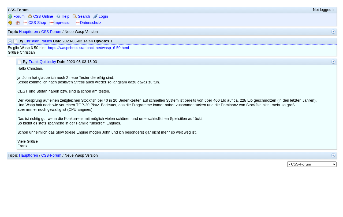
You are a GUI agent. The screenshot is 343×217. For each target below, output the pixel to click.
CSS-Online (42, 16)
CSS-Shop (36, 22)
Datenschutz (90, 22)
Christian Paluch (38, 41)
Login (103, 16)
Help (65, 16)
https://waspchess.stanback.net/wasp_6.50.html (88, 48)
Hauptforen (28, 32)
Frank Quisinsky (42, 62)
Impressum (63, 22)
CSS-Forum (51, 32)
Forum (18, 16)
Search (83, 16)
